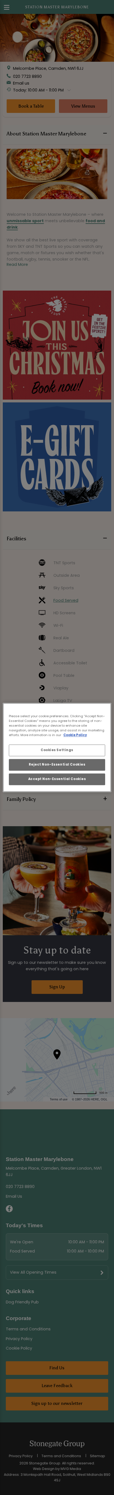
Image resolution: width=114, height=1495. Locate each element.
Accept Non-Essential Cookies (57, 779)
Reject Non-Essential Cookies (57, 765)
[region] (57, 747)
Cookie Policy (75, 735)
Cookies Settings (57, 750)
